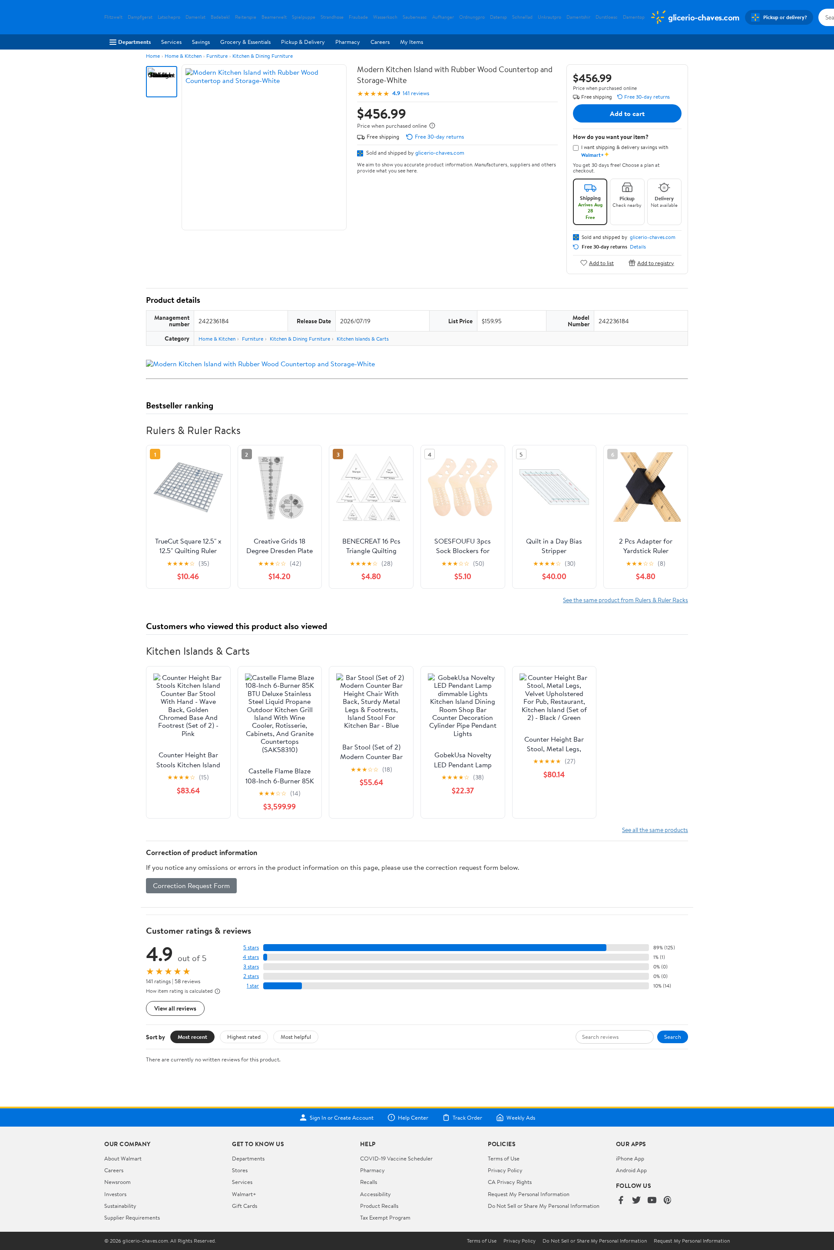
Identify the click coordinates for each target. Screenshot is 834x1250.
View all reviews (175, 1008)
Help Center (413, 1117)
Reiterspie (245, 17)
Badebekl (220, 17)
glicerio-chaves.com (439, 152)
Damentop (634, 17)
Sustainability (120, 1206)
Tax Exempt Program (385, 1217)
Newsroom (117, 1182)
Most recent (192, 1037)
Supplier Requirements (132, 1217)
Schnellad (522, 17)
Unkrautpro (549, 17)
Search (672, 1037)
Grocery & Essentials (245, 42)
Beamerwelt (274, 17)
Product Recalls (379, 1206)
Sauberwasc (415, 17)
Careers (380, 42)
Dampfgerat (140, 17)
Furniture (217, 56)
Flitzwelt (113, 17)
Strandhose (332, 17)
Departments (134, 42)
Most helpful (296, 1037)
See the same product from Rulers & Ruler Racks (625, 600)
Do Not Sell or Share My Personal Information (543, 1206)
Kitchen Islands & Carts (363, 338)
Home (153, 56)
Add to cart (627, 113)
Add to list (601, 262)
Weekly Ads (520, 1117)
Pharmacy (347, 42)
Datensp (498, 17)
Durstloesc (607, 17)
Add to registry (655, 262)
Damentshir (578, 17)
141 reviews (416, 93)
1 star (253, 985)
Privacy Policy (505, 1170)
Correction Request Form (191, 885)
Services (171, 42)
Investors (115, 1194)
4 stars (251, 957)
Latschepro (169, 17)
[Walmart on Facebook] (621, 1200)
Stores (240, 1170)
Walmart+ (244, 1194)
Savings (201, 42)
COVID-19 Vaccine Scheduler (396, 1158)
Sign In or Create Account (342, 1117)
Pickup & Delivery (303, 42)
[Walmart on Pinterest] (667, 1200)
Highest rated (244, 1037)
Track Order (467, 1117)
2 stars (251, 976)
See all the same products (655, 830)
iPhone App (630, 1158)
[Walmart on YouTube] (652, 1200)
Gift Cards (244, 1206)
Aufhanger (443, 17)
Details (638, 247)
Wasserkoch (385, 17)
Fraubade (358, 17)
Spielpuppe (303, 17)
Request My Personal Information (528, 1194)
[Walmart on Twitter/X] (636, 1200)
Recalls (368, 1182)
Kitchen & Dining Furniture (262, 56)
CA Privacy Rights (510, 1182)
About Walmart (123, 1158)
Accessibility (375, 1194)
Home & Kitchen (183, 56)
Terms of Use (504, 1158)
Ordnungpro (472, 17)
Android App (631, 1170)
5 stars (251, 947)
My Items (411, 42)
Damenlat (195, 17)
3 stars (251, 966)
